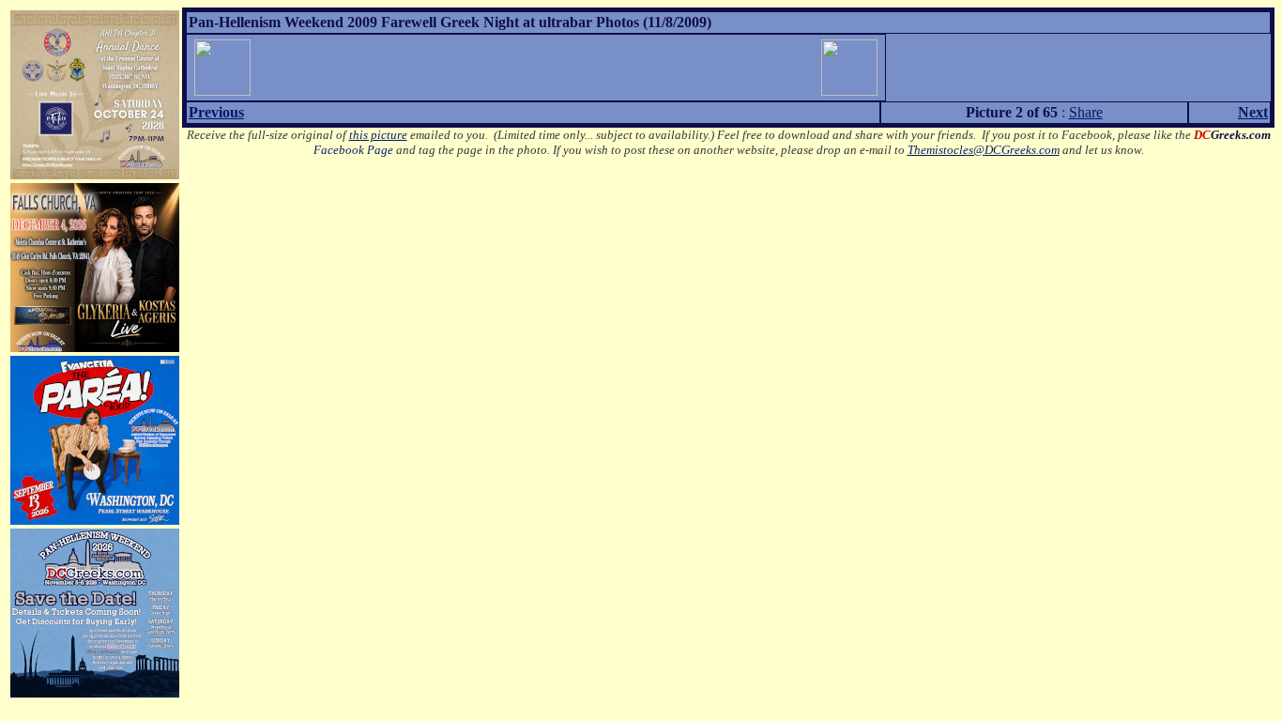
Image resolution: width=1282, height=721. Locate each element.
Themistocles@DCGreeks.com (984, 150)
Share (1086, 112)
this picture (378, 135)
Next (1253, 112)
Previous (216, 112)
